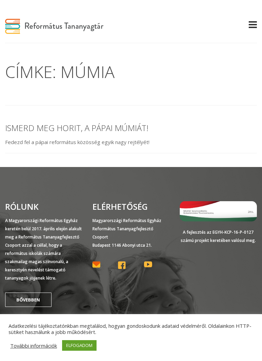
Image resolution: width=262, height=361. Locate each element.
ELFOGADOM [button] (79, 345)
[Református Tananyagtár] (54, 29)
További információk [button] (33, 346)
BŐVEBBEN (28, 300)
